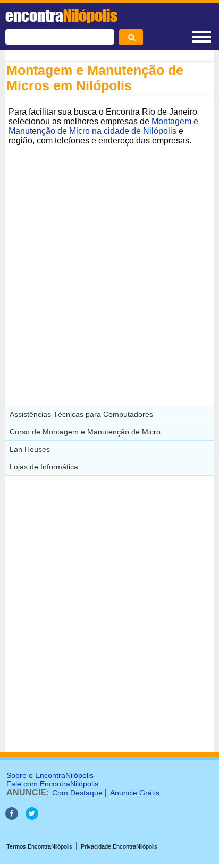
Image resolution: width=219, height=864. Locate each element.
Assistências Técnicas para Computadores (81, 414)
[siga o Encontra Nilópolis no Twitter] (32, 817)
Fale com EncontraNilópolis (52, 784)
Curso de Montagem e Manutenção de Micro (85, 431)
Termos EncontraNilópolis (39, 846)
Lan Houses (30, 449)
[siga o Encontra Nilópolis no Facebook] (11, 817)
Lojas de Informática (44, 467)
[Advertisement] (109, 258)
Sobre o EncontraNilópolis (50, 775)
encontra (61, 15)
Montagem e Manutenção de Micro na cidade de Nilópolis (103, 126)
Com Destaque (77, 793)
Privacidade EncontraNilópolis (119, 846)
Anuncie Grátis (134, 793)
